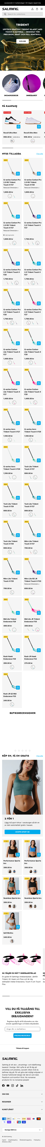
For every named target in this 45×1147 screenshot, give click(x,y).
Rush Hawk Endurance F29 (9, 657)
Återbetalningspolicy (26, 1140)
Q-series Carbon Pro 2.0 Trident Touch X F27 (32, 225)
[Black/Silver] (29, 243)
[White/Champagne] (10, 196)
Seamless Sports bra (11, 898)
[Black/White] (12, 667)
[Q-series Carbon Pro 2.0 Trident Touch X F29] (12, 257)
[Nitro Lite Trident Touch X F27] (33, 529)
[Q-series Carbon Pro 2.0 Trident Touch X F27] (33, 210)
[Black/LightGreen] (29, 630)
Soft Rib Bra (8, 933)
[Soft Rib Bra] (12, 921)
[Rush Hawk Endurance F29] (12, 644)
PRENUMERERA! (22, 1035)
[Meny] (41, 9)
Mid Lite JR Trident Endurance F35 (32, 620)
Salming (9, 1136)
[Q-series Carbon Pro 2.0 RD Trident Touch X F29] (33, 167)
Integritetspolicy (13, 1140)
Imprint (4, 1140)
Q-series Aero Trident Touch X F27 (11, 430)
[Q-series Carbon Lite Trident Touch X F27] (12, 337)
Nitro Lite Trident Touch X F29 (10, 580)
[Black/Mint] (35, 477)
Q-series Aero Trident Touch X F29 (32, 430)
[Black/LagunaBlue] (33, 243)
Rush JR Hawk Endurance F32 (30, 657)
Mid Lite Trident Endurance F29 (9, 620)
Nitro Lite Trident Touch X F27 (31, 542)
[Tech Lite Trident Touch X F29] (12, 492)
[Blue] (14, 871)
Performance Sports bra (11, 862)
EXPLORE (22, 41)
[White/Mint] (14, 440)
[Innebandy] (31, 83)
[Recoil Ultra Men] (12, 120)
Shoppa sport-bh (22, 832)
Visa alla (39, 154)
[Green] (14, 906)
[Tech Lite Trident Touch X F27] (33, 454)
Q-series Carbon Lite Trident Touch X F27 (11, 351)
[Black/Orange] (31, 552)
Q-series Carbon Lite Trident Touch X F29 (32, 351)
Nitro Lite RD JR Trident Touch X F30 (32, 580)
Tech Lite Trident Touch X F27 (31, 467)
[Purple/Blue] (37, 243)
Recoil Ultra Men (10, 133)
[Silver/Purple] (33, 592)
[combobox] (22, 14)
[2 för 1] (22, 787)
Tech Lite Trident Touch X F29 (10, 505)
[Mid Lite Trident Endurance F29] (12, 607)
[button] (37, 9)
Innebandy (31, 95)
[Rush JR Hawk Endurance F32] (33, 644)
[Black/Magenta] (14, 362)
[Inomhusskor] (11, 83)
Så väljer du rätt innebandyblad (19, 973)
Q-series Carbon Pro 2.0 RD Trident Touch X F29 (32, 182)
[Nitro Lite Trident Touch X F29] (12, 566)
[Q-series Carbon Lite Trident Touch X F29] (33, 337)
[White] (12, 141)
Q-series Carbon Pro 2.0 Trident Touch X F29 (12, 272)
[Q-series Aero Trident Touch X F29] (33, 417)
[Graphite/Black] (14, 196)
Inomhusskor (11, 95)
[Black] (10, 871)
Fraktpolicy (37, 1140)
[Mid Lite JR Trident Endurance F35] (33, 607)
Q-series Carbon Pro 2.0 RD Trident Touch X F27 (12, 182)
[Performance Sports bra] (12, 848)
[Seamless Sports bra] (12, 886)
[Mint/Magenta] (37, 630)
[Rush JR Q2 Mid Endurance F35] (12, 681)
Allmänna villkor (6, 1142)
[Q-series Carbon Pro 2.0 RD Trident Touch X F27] (12, 167)
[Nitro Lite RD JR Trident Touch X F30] (33, 566)
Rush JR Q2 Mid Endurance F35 (9, 695)
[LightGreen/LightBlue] (33, 630)
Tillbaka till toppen (22, 1048)
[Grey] (12, 941)
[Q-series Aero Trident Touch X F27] (12, 417)
